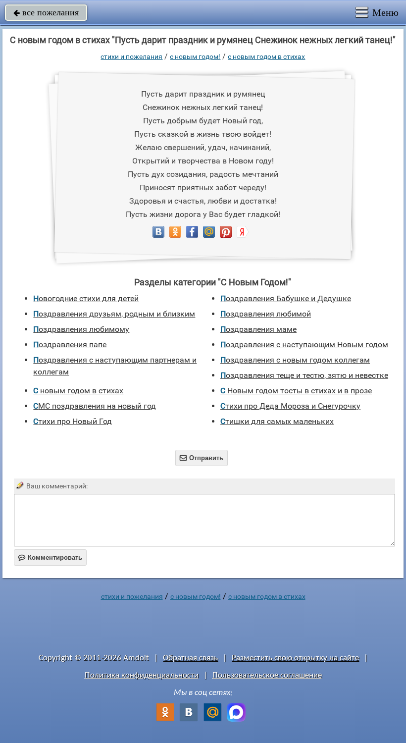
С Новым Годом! (195, 56)
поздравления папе (69, 344)
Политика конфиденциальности (142, 675)
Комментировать (50, 557)
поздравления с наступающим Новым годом (304, 344)
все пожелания (46, 12)
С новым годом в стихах (266, 56)
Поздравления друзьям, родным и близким (114, 313)
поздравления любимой (265, 313)
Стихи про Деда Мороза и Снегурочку (290, 406)
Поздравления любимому (81, 329)
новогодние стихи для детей (86, 298)
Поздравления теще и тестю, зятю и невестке (304, 375)
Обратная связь (190, 658)
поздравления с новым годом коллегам (295, 360)
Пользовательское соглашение (267, 675)
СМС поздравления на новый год (94, 406)
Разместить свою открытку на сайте (295, 658)
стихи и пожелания (131, 56)
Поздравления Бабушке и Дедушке (285, 298)
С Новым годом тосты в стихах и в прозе (296, 390)
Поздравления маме (258, 329)
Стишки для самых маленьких (277, 421)
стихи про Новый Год (72, 421)
